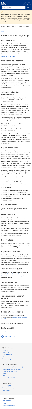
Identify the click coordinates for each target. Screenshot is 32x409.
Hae (28, 7)
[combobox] (13, 7)
